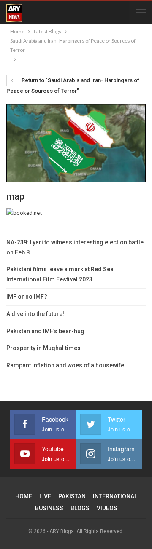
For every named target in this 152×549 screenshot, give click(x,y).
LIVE (45, 496)
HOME (23, 496)
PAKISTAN (72, 496)
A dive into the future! (35, 314)
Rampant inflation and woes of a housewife (65, 365)
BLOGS (80, 508)
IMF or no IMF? (26, 296)
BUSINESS (49, 508)
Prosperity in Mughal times (43, 348)
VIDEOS (107, 508)
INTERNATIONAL (115, 496)
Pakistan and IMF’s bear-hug (45, 331)
